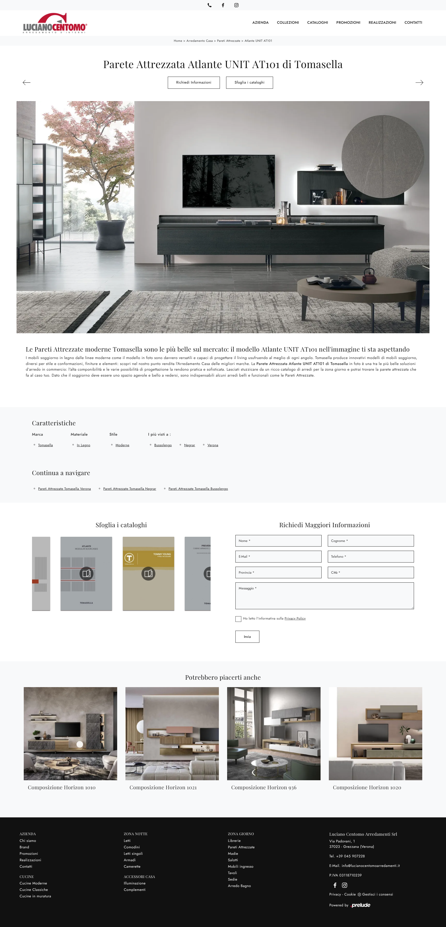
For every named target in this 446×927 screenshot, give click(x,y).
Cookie (350, 894)
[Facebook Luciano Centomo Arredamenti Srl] (223, 5)
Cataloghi (317, 23)
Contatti (413, 23)
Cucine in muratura (35, 896)
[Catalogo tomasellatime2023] (211, 573)
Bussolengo (163, 445)
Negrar (189, 445)
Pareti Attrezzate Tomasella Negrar (129, 488)
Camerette (132, 866)
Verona (213, 445)
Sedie (232, 879)
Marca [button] (37, 434)
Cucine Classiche (34, 889)
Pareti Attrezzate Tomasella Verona (64, 488)
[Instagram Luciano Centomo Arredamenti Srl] (236, 5)
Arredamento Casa (200, 40)
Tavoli (232, 873)
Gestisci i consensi (377, 894)
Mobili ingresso (240, 866)
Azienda (260, 23)
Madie (233, 853)
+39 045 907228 (350, 856)
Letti (127, 840)
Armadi (130, 860)
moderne (122, 445)
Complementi (135, 889)
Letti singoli (133, 853)
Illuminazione (135, 883)
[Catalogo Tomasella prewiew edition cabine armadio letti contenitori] (148, 573)
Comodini (132, 847)
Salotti (233, 860)
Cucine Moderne (33, 883)
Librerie (234, 840)
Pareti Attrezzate (228, 40)
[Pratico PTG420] (53, 82)
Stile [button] (113, 434)
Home (178, 40)
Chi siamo (28, 840)
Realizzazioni (382, 23)
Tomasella (45, 445)
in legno (83, 445)
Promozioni (348, 23)
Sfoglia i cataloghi (250, 82)
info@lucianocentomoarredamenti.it (371, 865)
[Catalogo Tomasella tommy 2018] (86, 573)
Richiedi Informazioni (193, 82)
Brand (24, 847)
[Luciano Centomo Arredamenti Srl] (55, 23)
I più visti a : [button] (159, 434)
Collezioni (288, 23)
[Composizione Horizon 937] (392, 82)
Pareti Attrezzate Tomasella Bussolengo (198, 488)
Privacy (335, 894)
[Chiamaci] (209, 5)
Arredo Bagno (239, 886)
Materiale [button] (79, 434)
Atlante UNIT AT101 (258, 40)
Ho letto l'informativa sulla (274, 618)
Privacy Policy (295, 618)
